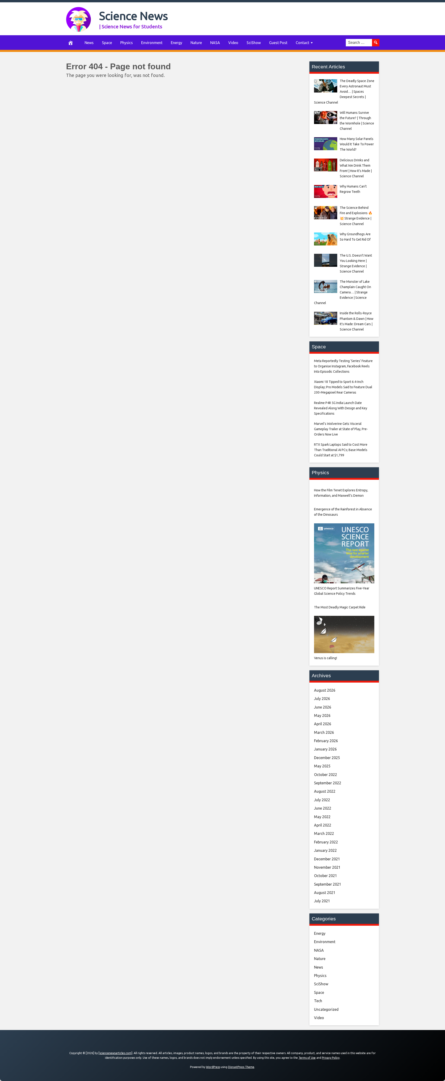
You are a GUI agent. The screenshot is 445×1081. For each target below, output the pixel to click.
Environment (151, 43)
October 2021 (325, 876)
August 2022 (324, 791)
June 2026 (322, 707)
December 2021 (327, 859)
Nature (196, 43)
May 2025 (322, 766)
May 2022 (322, 817)
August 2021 (324, 892)
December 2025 (327, 758)
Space (107, 43)
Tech (318, 1001)
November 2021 (327, 867)
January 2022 (325, 850)
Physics (126, 43)
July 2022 (322, 800)
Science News (133, 15)
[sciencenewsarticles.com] (115, 1053)
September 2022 (327, 783)
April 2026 (322, 724)
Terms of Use (307, 1057)
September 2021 (327, 884)
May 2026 (322, 715)
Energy (176, 43)
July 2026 (322, 698)
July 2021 (322, 901)
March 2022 (324, 833)
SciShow (254, 43)
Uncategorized (326, 1009)
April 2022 (322, 825)
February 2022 (326, 842)
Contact (302, 43)
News (89, 43)
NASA (215, 43)
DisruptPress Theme (241, 1066)
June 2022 (322, 808)
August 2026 (324, 690)
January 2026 (325, 749)
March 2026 (324, 732)
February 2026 (326, 741)
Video (233, 43)
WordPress (213, 1066)
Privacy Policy (331, 1057)
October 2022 (325, 775)
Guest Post (278, 43)
